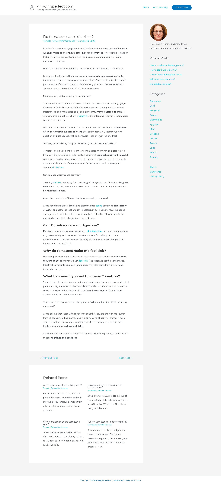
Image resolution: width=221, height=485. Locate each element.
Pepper (153, 138)
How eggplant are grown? (163, 70)
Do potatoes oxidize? (161, 84)
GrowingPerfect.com (55, 6)
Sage (152, 148)
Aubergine (155, 101)
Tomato (47, 41)
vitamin (83, 116)
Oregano (154, 134)
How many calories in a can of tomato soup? (104, 386)
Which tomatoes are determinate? (107, 421)
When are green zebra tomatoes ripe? (61, 422)
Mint (152, 129)
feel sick (83, 261)
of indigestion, (95, 231)
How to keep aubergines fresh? (166, 74)
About (146, 7)
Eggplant (154, 124)
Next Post (125, 357)
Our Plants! (155, 172)
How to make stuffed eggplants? (167, 65)
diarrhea (57, 182)
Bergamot (155, 110)
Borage (153, 115)
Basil (152, 106)
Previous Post (49, 357)
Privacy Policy (160, 7)
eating (99, 206)
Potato (153, 143)
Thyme (153, 152)
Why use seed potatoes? (162, 79)
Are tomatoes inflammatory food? (62, 385)
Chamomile (156, 120)
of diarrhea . (58, 167)
